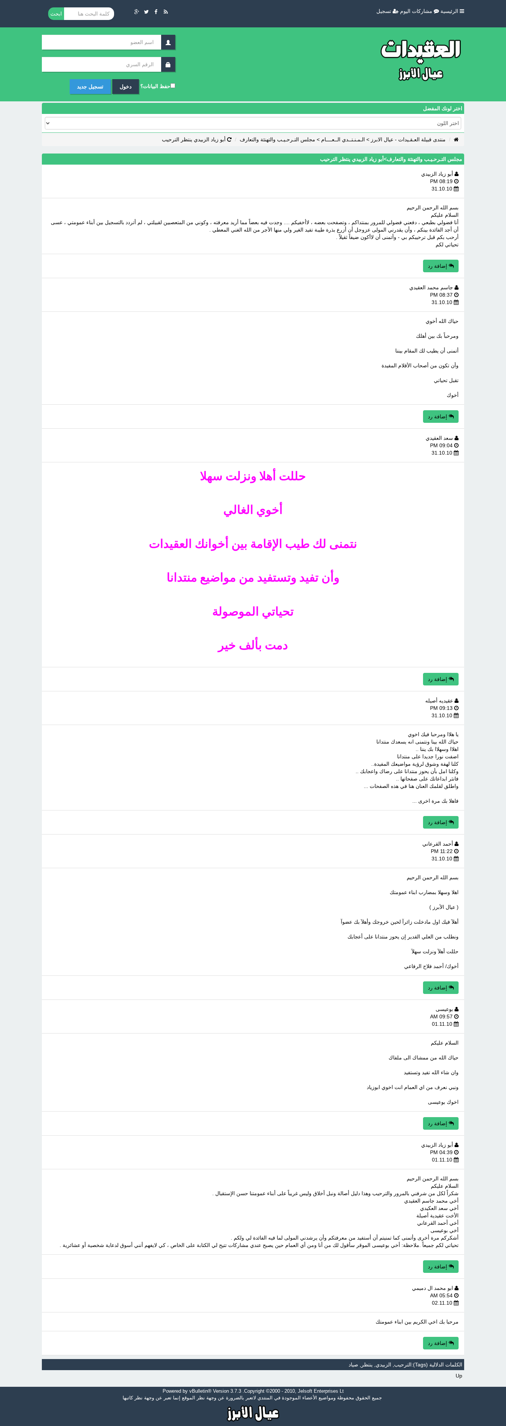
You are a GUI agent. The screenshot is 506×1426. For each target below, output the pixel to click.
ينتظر (367, 1365)
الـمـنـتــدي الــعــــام (343, 139)
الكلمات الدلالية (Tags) (437, 1365)
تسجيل (384, 11)
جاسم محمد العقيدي (432, 287)
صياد (353, 1365)
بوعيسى (445, 1009)
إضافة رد (438, 266)
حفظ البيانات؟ (155, 86)
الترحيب (403, 1365)
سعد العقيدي (440, 438)
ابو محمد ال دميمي (433, 1288)
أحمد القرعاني (438, 844)
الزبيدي (383, 1365)
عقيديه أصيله (440, 701)
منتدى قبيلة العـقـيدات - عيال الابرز (408, 139)
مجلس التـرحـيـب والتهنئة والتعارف (277, 139)
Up (459, 1376)
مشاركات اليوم (417, 11)
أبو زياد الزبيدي (438, 174)
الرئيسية (450, 11)
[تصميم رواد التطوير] (253, 1412)
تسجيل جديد (90, 87)
